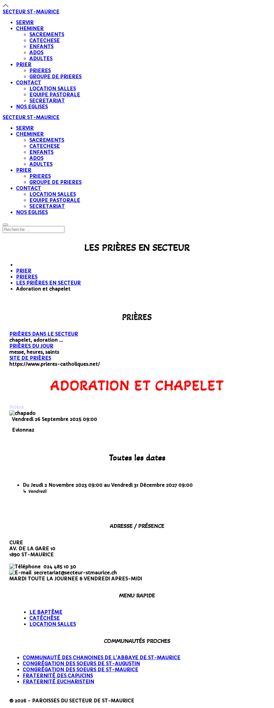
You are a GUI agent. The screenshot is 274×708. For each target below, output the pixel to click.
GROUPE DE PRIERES (55, 77)
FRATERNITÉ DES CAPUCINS (58, 676)
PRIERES (40, 71)
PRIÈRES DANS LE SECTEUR (43, 334)
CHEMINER (30, 28)
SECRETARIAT (47, 101)
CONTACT (28, 83)
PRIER (23, 65)
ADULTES (40, 58)
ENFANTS (41, 46)
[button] (6, 6)
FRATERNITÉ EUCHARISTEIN (58, 682)
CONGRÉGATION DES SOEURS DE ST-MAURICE (80, 670)
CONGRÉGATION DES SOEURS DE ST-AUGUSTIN (81, 664)
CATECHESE (44, 40)
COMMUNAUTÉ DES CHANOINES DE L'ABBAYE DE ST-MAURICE (101, 658)
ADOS (36, 52)
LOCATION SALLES (52, 89)
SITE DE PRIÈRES (30, 358)
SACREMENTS (46, 34)
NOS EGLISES (32, 107)
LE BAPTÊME (45, 612)
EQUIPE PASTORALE (54, 95)
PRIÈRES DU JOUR (31, 346)
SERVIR (25, 22)
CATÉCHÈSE (44, 618)
